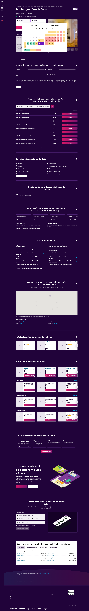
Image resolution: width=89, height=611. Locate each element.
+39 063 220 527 (19, 14)
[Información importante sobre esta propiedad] (76, 209)
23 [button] (42, 40)
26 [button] (30, 43)
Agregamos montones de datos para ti (25, 578)
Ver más (75, 365)
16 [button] (42, 37)
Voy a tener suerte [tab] (43, 547)
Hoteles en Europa (26, 6)
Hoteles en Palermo (50, 562)
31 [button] (25, 46)
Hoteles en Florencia (21, 555)
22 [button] (39, 40)
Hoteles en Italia (33, 6)
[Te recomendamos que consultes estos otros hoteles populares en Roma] (76, 337)
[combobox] (31, 515)
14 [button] (36, 37)
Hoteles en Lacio (40, 6)
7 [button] (36, 34)
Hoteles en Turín (20, 562)
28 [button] (36, 43)
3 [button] (55, 31)
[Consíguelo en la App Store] (71, 594)
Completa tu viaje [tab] (53, 547)
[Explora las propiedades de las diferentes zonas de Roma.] (76, 361)
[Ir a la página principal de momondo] (8, 1)
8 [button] (39, 34)
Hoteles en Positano (51, 558)
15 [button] (39, 37)
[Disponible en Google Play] (71, 591)
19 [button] (30, 40)
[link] (29, 375)
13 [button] (33, 37)
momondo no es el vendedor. (23, 576)
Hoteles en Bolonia (21, 560)
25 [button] (28, 43)
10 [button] (25, 37)
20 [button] (33, 40)
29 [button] (39, 43)
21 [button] (36, 40)
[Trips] (2, 16)
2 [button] (42, 31)
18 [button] (58, 37)
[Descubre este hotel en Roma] (76, 65)
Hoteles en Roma (47, 6)
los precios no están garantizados (44, 573)
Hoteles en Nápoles (50, 557)
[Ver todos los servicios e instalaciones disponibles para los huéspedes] (76, 159)
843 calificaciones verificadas (29, 16)
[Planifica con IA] (2, 13)
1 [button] (39, 31)
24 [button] (25, 43)
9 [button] (42, 34)
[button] (2, 2)
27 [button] (33, 43)
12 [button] (30, 37)
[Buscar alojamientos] (2, 8)
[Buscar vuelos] (2, 5)
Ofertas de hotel (18, 6)
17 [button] (55, 37)
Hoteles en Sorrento (51, 555)
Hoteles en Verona (21, 557)
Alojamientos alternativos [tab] (32, 547)
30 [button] (42, 43)
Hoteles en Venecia (50, 553)
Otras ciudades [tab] (21, 547)
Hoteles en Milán (20, 553)
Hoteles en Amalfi (50, 560)
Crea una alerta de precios (68, 443)
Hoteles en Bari (20, 558)
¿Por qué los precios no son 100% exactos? (26, 581)
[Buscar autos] (2, 10)
